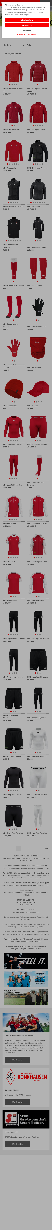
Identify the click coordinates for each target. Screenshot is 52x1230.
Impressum (32, 35)
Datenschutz (20, 35)
